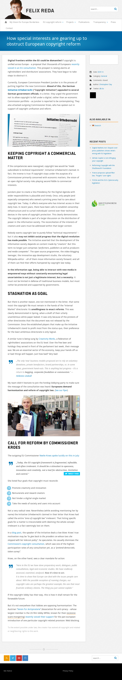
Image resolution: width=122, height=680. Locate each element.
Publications (84, 22)
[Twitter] (13, 658)
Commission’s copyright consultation (26, 543)
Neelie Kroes (45, 455)
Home (6, 22)
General (104, 76)
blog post (16, 532)
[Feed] (7, 658)
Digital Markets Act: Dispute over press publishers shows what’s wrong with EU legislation (104, 151)
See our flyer (61, 390)
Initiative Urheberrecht (20, 89)
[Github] (25, 658)
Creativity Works (47, 338)
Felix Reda (40, 10)
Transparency (99, 22)
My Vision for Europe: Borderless (24, 22)
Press (113, 22)
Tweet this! (73, 474)
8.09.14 (100, 72)
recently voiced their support (39, 616)
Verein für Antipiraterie (29, 609)
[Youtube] (19, 658)
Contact (9, 28)
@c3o (101, 88)
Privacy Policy (68, 671)
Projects (70, 22)
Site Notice (8, 671)
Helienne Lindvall (24, 375)
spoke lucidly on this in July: (65, 455)
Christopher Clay (105, 84)
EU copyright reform (52, 22)
